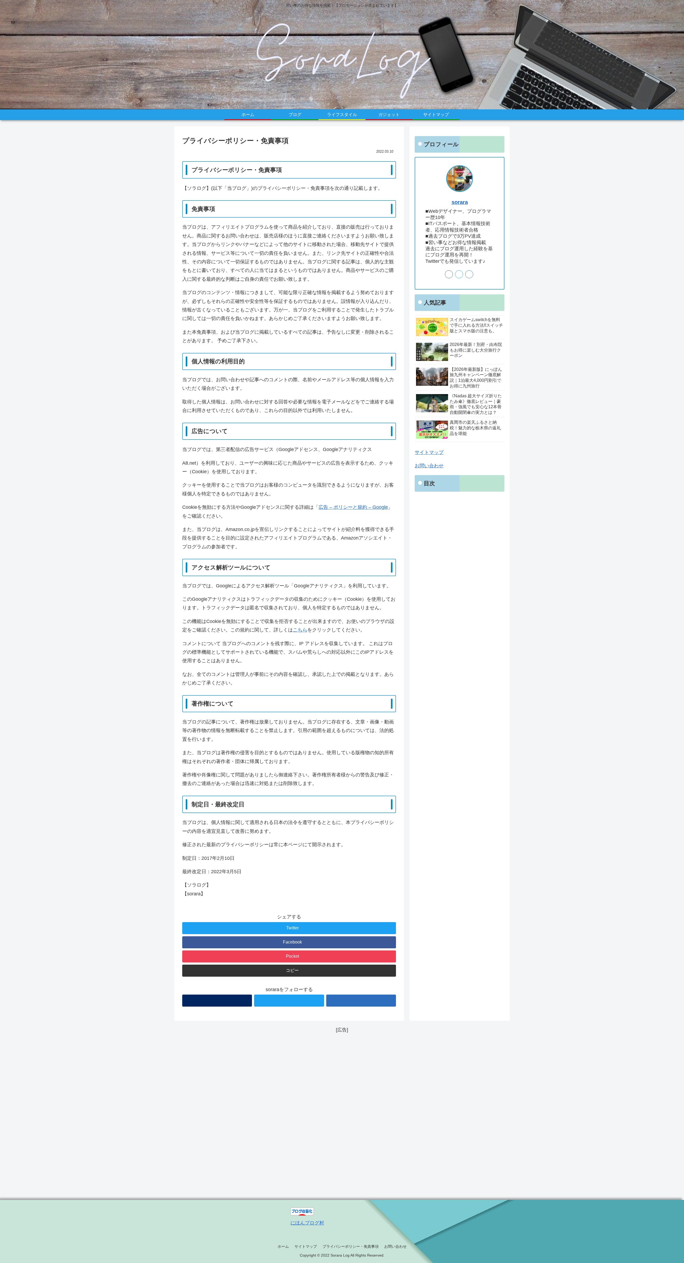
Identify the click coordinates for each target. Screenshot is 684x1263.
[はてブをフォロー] (361, 1001)
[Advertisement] (342, 1114)
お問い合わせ (429, 465)
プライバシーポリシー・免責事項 (350, 1246)
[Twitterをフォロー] (289, 1001)
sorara (460, 202)
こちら (300, 630)
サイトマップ (429, 452)
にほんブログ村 (307, 1223)
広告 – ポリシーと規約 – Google (353, 507)
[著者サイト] (217, 1001)
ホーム (283, 1246)
